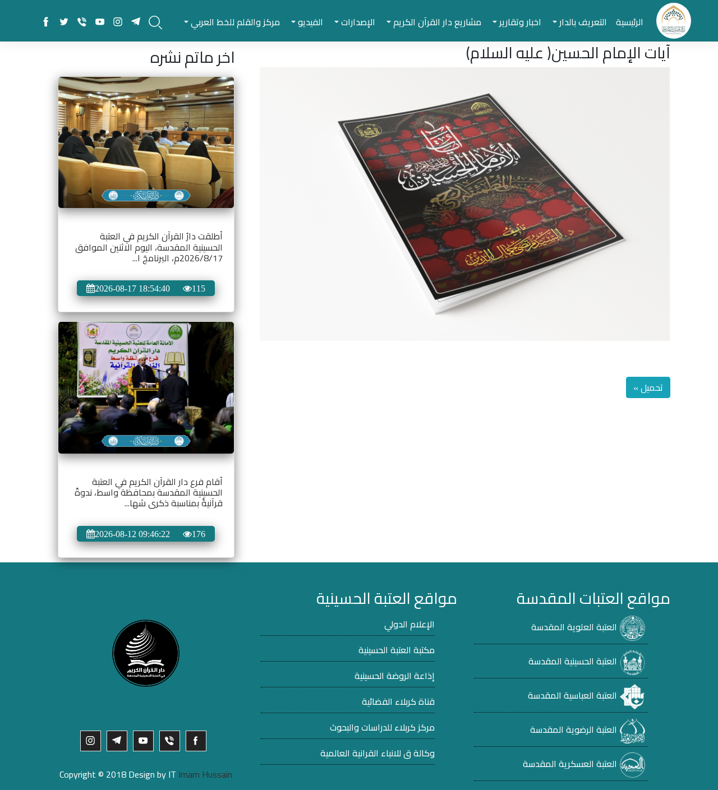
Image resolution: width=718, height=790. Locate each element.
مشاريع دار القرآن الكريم (436, 21)
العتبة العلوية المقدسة (574, 626)
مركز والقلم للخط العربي (234, 21)
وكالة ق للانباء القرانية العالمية (377, 753)
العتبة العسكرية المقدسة (570, 763)
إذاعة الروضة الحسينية (395, 675)
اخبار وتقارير (519, 21)
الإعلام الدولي (409, 624)
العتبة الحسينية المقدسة (572, 661)
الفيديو (309, 21)
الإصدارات (357, 21)
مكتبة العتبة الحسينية (396, 649)
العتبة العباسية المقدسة (572, 695)
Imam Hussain (205, 774)
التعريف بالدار (582, 21)
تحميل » (648, 387)
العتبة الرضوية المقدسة (573, 729)
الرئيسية (629, 21)
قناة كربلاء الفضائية (398, 701)
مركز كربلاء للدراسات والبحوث (382, 727)
